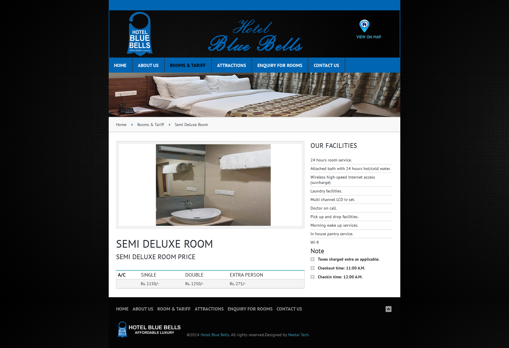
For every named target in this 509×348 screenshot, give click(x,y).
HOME (120, 65)
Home (121, 124)
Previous (126, 218)
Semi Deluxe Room (191, 124)
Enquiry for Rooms (250, 309)
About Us (143, 309)
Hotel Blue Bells (215, 334)
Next (294, 218)
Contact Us (289, 309)
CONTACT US (326, 65)
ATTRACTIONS (231, 65)
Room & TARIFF (174, 309)
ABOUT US (148, 65)
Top (388, 309)
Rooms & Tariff (150, 124)
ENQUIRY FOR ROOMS (279, 65)
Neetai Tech (298, 334)
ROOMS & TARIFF (188, 65)
